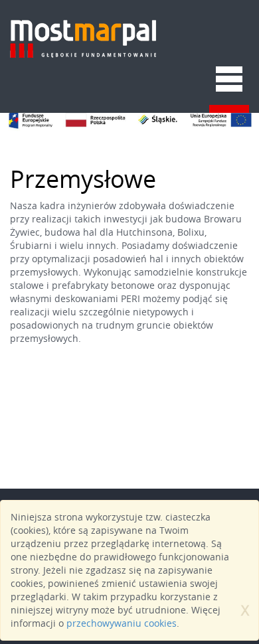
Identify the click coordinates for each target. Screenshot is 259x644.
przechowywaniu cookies (121, 623)
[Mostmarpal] (83, 26)
